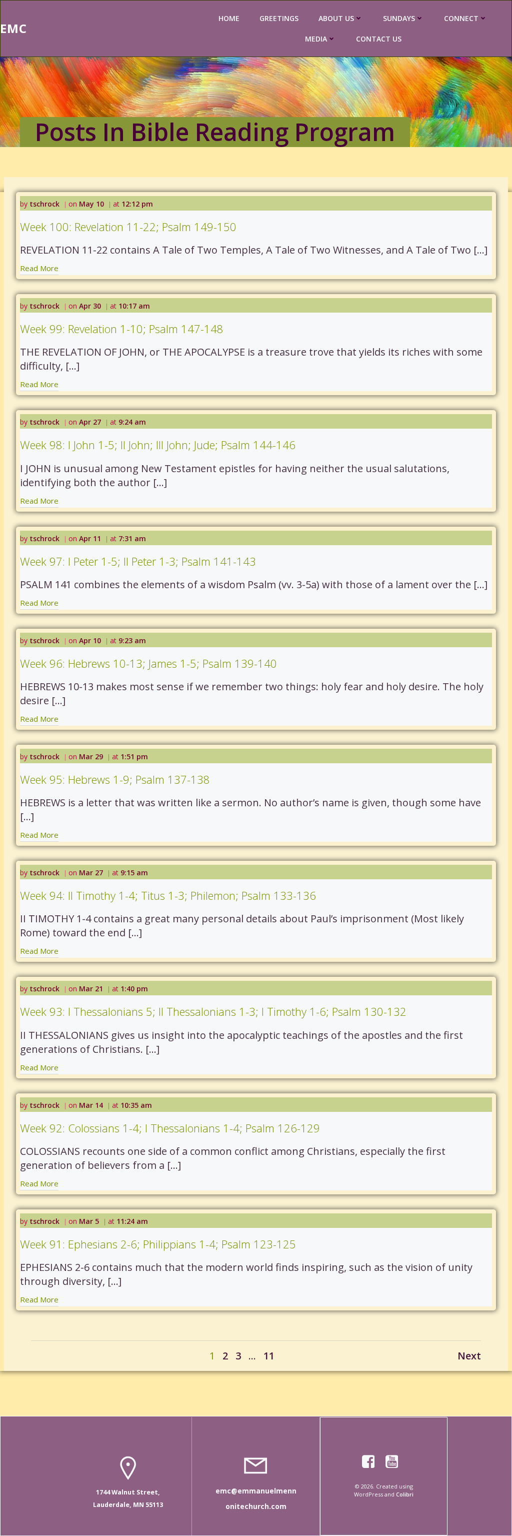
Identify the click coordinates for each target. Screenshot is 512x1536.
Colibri (405, 1494)
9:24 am (132, 422)
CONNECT (461, 18)
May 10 (91, 204)
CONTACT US (379, 39)
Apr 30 (90, 306)
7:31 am (132, 538)
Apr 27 (90, 422)
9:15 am (134, 872)
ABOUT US (336, 18)
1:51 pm (134, 756)
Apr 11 (90, 538)
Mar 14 (91, 1105)
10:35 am (136, 1105)
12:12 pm (137, 204)
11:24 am (132, 1221)
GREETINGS (279, 18)
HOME (229, 18)
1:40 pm (134, 988)
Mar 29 (91, 756)
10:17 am (134, 306)
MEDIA (316, 39)
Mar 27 (91, 872)
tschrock (45, 204)
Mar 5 (89, 1221)
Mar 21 (91, 988)
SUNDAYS (399, 18)
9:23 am (132, 640)
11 (269, 1355)
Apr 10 (90, 640)
